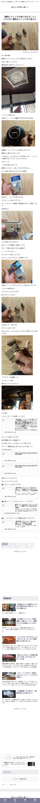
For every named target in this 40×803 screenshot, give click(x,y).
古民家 (5, 544)
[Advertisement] (20, 573)
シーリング (30, 544)
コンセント (31, 547)
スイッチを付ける (8, 547)
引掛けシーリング (20, 547)
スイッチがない (20, 544)
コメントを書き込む (20, 779)
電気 (12, 544)
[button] (36, 591)
